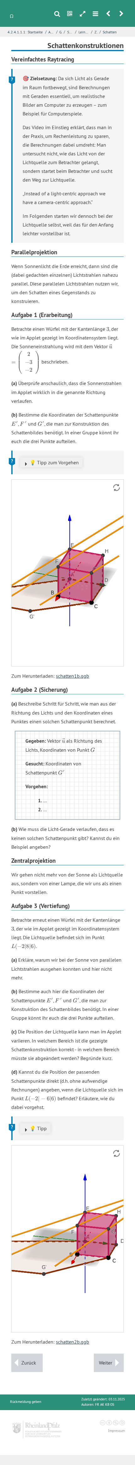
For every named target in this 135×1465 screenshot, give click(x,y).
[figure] (67, 573)
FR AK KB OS (104, 1405)
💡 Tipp (38, 1128)
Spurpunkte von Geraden (70, 32)
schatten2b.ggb (72, 1342)
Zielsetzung (96, 32)
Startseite (35, 32)
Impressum (116, 1431)
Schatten (110, 32)
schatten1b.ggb (72, 676)
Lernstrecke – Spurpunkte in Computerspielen (84, 32)
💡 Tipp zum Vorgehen (54, 462)
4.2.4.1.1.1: (17, 32)
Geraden (60, 32)
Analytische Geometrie (51, 32)
